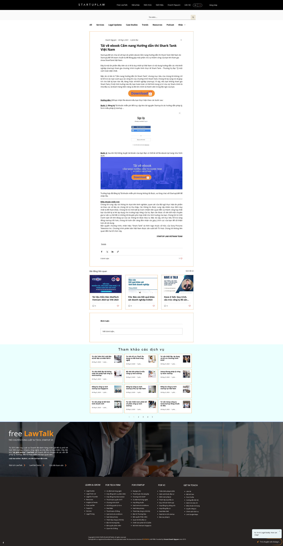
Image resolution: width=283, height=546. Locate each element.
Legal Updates (115, 25)
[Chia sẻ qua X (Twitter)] (107, 252)
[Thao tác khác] (181, 40)
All (91, 25)
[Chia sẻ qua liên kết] (118, 252)
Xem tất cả (189, 271)
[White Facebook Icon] (3, 543)
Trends (145, 25)
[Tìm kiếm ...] (193, 17)
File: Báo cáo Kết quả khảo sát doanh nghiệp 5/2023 (141, 298)
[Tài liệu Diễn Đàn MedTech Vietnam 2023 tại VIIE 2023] (106, 284)
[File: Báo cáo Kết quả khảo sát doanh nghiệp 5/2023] (142, 284)
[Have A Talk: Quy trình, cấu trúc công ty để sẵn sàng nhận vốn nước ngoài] (177, 284)
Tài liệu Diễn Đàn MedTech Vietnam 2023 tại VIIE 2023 (105, 298)
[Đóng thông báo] (280, 530)
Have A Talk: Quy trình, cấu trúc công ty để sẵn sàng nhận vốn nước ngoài (177, 298)
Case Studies (132, 25)
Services (100, 25)
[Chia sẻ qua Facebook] (102, 252)
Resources (157, 25)
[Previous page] (129, 417)
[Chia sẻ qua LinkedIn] (112, 252)
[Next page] (152, 417)
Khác (180, 25)
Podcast (170, 25)
